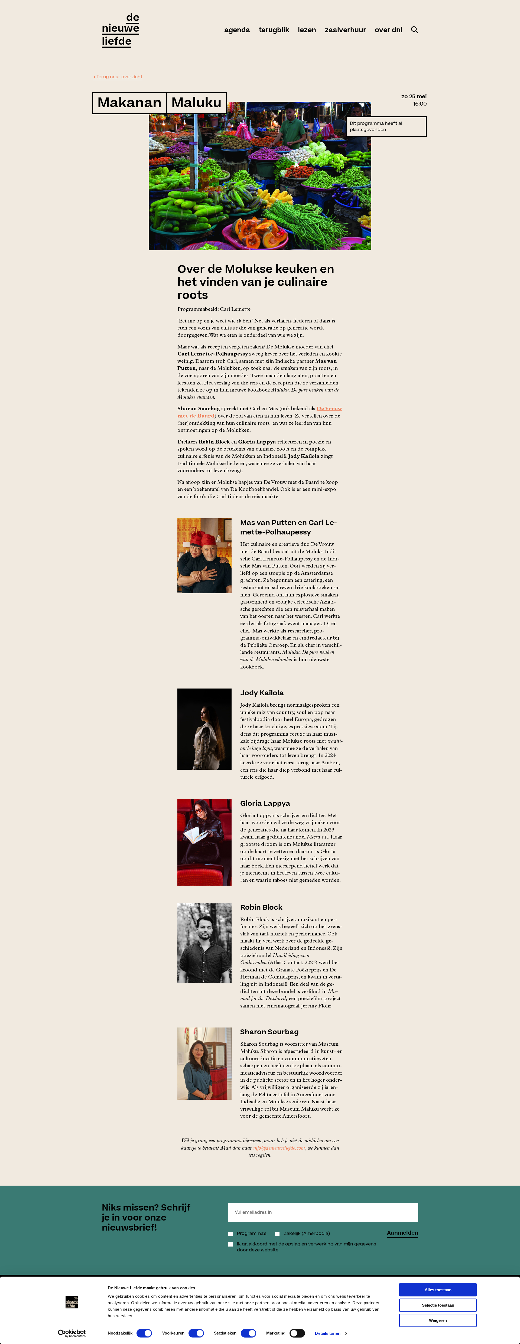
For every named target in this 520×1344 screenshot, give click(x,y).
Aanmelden (402, 1234)
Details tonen (327, 1333)
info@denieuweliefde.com (279, 1148)
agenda (237, 30)
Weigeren (438, 1320)
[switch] (196, 1333)
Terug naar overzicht (119, 77)
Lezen (307, 30)
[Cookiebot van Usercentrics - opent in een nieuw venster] (72, 1333)
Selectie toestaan (438, 1305)
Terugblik (274, 30)
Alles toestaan (438, 1289)
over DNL (388, 30)
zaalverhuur (345, 30)
